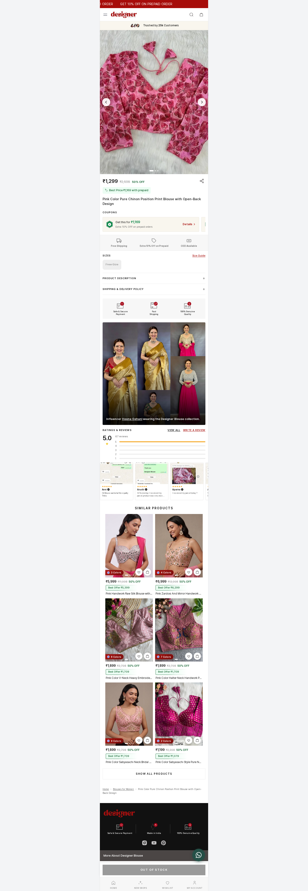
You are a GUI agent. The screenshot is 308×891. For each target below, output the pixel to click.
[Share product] (201, 180)
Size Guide (198, 255)
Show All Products (154, 773)
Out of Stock (154, 869)
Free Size (112, 264)
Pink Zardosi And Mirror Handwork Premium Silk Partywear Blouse (179, 593)
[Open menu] (105, 15)
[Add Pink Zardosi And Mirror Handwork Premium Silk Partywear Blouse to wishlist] (188, 572)
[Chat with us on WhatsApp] (198, 855)
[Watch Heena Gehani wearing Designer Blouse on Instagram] (154, 373)
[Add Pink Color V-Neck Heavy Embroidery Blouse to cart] (147, 656)
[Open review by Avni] (116, 473)
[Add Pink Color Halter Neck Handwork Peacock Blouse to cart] (197, 656)
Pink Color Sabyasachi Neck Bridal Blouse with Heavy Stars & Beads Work (129, 762)
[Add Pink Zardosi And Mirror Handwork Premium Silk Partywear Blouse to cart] (197, 572)
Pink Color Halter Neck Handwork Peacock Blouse (179, 678)
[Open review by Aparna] (186, 473)
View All (174, 430)
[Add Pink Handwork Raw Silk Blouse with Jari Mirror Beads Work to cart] (147, 572)
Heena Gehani (132, 419)
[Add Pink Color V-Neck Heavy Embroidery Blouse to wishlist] (139, 656)
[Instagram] (144, 843)
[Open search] (191, 15)
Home (106, 789)
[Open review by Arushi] (151, 473)
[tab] (151, 170)
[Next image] (202, 102)
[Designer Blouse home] (124, 14)
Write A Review (194, 430)
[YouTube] (154, 843)
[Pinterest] (163, 843)
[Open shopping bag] (201, 15)
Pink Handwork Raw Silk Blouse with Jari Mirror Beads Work (129, 593)
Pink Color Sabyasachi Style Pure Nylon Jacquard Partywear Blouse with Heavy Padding (179, 762)
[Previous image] (106, 102)
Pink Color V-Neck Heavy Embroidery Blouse (129, 678)
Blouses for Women (123, 789)
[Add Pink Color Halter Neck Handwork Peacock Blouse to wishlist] (188, 656)
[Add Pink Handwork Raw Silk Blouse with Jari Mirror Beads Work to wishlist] (139, 572)
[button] (154, 102)
